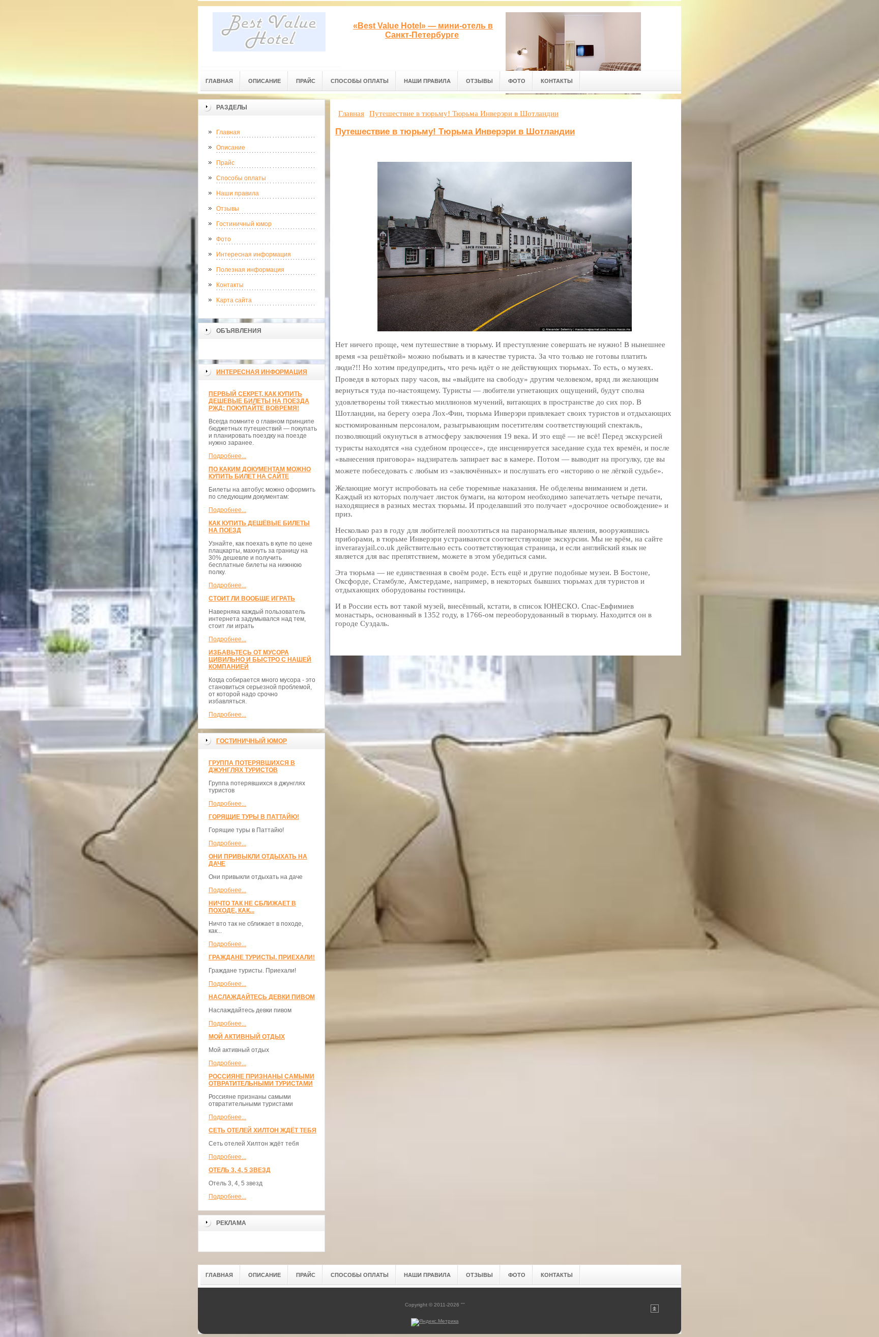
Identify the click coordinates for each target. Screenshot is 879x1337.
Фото (223, 239)
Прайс (225, 162)
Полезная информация (250, 269)
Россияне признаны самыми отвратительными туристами (261, 1080)
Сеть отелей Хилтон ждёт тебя (262, 1130)
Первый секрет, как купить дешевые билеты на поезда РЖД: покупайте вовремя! (259, 401)
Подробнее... (227, 456)
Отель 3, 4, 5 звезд (240, 1170)
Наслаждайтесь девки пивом (262, 997)
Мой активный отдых (247, 1036)
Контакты (230, 285)
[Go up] (655, 1311)
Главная (228, 132)
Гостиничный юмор (244, 223)
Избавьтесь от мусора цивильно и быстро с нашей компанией (260, 659)
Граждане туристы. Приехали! (262, 957)
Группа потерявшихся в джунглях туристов (252, 766)
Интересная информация (253, 254)
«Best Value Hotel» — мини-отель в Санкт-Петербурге (423, 30)
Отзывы (227, 208)
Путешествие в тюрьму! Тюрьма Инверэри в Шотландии (455, 131)
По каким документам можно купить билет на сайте (260, 473)
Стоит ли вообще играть (252, 598)
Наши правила (237, 193)
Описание (230, 147)
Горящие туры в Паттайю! (254, 816)
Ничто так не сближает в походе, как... (252, 907)
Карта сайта (234, 300)
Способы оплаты (241, 178)
